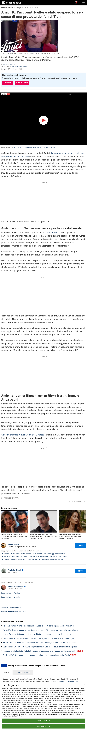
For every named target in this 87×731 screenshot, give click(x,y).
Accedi (83, 2)
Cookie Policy (18, 716)
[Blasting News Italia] (13, 2)
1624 (47, 690)
